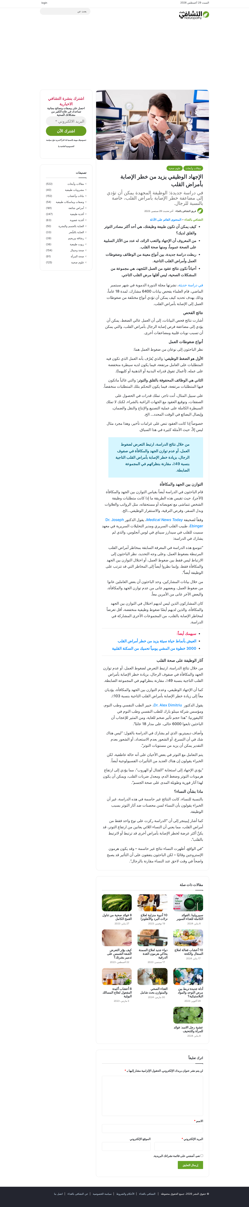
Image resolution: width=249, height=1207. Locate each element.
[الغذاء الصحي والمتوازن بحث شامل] (152, 976)
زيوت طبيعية (77, 244)
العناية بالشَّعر (76, 232)
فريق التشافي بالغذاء (185, 211)
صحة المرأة (77, 256)
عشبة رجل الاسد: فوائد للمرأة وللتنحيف (188, 1029)
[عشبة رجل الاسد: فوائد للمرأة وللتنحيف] (188, 1015)
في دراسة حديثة (191, 285)
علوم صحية (175, 168)
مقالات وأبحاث (193, 168)
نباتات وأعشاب (76, 195)
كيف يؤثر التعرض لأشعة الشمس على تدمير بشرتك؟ (119, 953)
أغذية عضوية (77, 220)
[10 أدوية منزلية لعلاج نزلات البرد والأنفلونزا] (152, 902)
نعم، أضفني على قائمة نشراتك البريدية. (177, 1156)
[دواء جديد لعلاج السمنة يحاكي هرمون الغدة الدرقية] (152, 937)
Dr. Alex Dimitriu (168, 705)
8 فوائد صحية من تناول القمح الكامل (117, 917)
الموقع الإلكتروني (140, 1139)
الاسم (198, 1121)
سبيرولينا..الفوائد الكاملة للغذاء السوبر (190, 917)
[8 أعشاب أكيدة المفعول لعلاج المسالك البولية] (117, 976)
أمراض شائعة (76, 208)
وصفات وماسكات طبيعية (70, 202)
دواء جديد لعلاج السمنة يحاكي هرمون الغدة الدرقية (153, 953)
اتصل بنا (58, 1193)
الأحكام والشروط (125, 1193)
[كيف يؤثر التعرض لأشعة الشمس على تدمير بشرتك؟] (117, 937)
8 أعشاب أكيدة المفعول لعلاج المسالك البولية (117, 992)
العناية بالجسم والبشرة (71, 226)
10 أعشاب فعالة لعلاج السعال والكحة (188, 952)
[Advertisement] (124, 56)
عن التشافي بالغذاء (78, 1193)
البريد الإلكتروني (192, 1139)
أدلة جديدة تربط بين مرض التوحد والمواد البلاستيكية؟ (190, 992)
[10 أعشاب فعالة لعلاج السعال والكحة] (188, 937)
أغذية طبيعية (77, 214)
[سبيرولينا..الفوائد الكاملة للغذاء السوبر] (188, 902)
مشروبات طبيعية (74, 189)
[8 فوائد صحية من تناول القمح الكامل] (117, 902)
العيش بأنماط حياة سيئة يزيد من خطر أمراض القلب (157, 641)
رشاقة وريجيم (76, 238)
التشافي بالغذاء (146, 1193)
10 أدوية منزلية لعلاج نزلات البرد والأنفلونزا (154, 917)
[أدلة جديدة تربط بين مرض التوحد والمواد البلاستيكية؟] (188, 976)
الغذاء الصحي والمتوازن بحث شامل (153, 990)
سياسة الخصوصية (102, 1193)
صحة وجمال (77, 250)
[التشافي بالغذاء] (194, 15)
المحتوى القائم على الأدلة (165, 219)
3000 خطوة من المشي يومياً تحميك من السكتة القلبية (154, 648)
